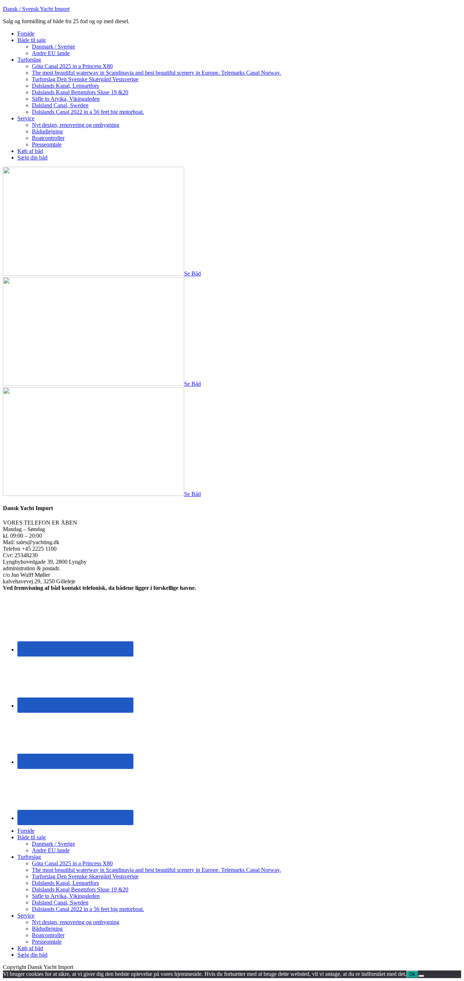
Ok (412, 974)
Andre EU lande (51, 850)
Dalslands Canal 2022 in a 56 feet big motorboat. (88, 909)
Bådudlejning (47, 929)
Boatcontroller (48, 935)
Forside (25, 831)
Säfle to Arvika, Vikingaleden (66, 896)
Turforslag (29, 857)
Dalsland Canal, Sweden (60, 902)
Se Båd (192, 273)
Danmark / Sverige (53, 844)
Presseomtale (47, 942)
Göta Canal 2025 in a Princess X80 (72, 863)
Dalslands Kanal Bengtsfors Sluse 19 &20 (80, 889)
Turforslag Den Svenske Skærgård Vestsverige (85, 876)
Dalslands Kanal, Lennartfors (65, 883)
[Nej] (421, 976)
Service (25, 915)
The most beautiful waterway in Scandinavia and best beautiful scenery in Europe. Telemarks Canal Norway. (156, 870)
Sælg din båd (32, 955)
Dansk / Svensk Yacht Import (36, 9)
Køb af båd (30, 948)
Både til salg (31, 837)
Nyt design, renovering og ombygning (75, 922)
